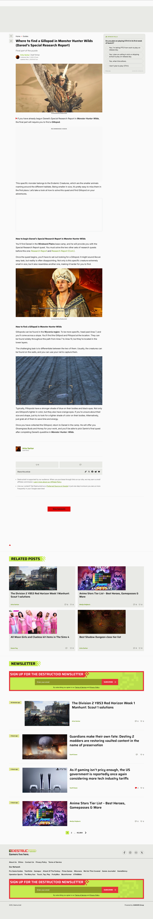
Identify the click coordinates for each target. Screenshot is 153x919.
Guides (25, 36)
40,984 (80, 833)
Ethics (20, 862)
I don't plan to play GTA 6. (119, 66)
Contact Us (29, 862)
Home (18, 36)
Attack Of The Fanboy (51, 871)
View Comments (59, 509)
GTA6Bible (77, 874)
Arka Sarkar (25, 55)
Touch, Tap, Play (43, 874)
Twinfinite (28, 871)
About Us (13, 862)
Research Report (39, 251)
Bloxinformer (66, 874)
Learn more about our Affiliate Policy (47, 482)
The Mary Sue (29, 874)
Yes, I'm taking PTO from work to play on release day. (124, 49)
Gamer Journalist (109, 871)
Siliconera (78, 871)
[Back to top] (10, 545)
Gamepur (37, 871)
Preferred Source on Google (57, 486)
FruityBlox (56, 874)
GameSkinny (122, 871)
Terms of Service (80, 687)
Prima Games (67, 871)
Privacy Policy (94, 687)
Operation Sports (16, 874)
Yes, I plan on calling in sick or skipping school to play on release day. (124, 55)
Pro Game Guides (16, 871)
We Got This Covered (91, 871)
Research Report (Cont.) (63, 251)
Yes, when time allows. (117, 61)
